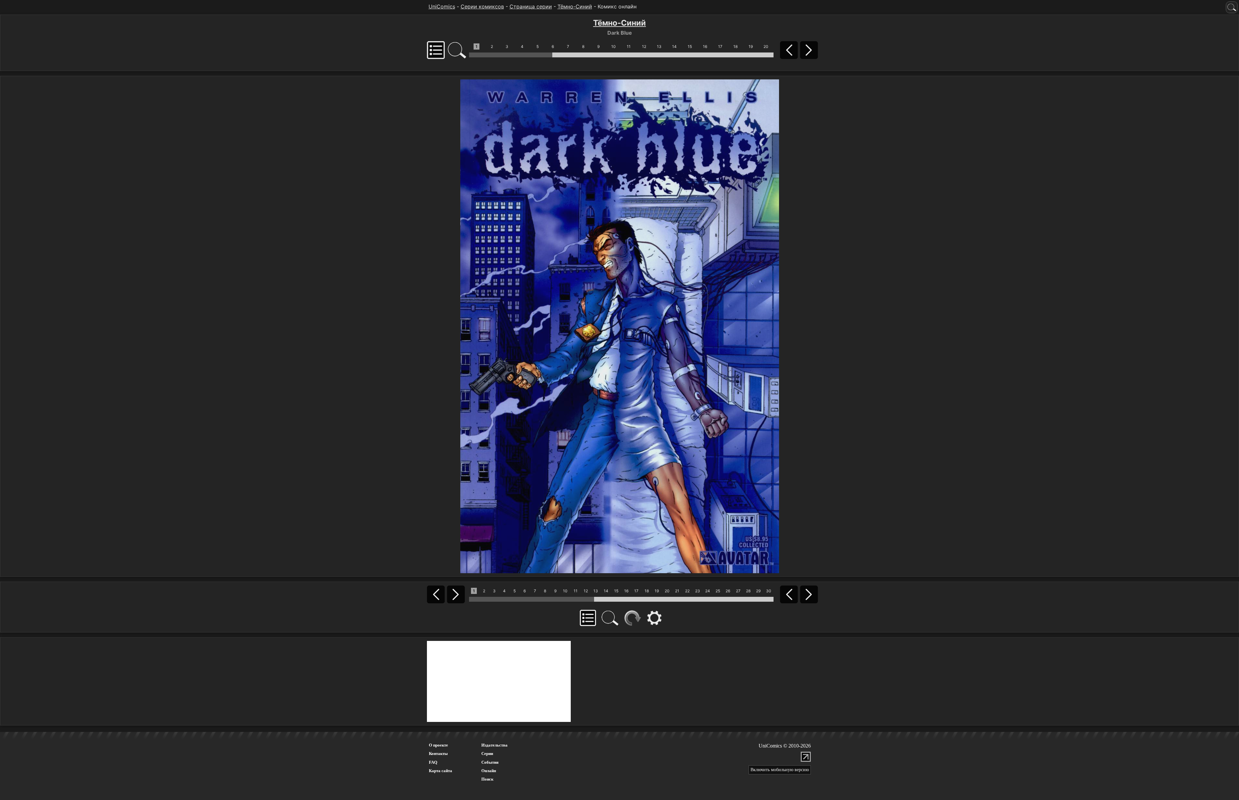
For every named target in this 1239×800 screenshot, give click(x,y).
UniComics (442, 6)
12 (644, 46)
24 (707, 590)
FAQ (433, 762)
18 (735, 46)
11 (629, 46)
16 (705, 46)
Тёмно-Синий (574, 6)
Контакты (438, 753)
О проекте (438, 745)
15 (690, 46)
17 (720, 46)
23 (697, 590)
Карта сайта (440, 770)
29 (758, 590)
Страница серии (531, 6)
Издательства (494, 745)
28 (748, 590)
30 (768, 590)
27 (738, 590)
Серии (487, 753)
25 (718, 590)
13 (659, 46)
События (490, 762)
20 (765, 46)
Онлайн (488, 770)
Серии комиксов (482, 6)
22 (687, 590)
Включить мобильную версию (780, 769)
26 (728, 590)
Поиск (487, 779)
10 (613, 46)
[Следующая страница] (619, 325)
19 (751, 46)
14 (674, 46)
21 (677, 590)
